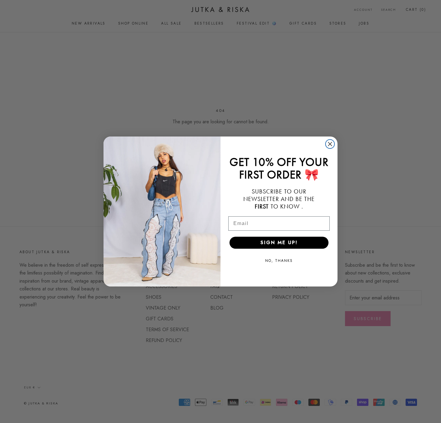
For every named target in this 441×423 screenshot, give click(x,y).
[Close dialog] (330, 144)
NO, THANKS (279, 260)
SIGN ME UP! (279, 242)
